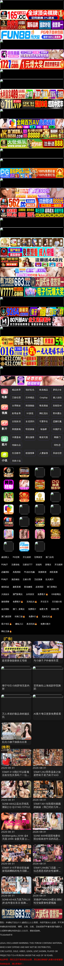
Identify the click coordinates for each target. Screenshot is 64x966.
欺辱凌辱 (16, 413)
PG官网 (16, 557)
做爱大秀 (44, 609)
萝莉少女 (57, 389)
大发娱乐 (5, 594)
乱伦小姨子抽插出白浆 (14, 741)
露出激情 (30, 437)
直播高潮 (42, 572)
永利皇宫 (30, 594)
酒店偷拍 (15, 579)
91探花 (30, 413)
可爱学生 (43, 421)
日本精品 (30, 397)
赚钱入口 (19, 623)
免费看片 (32, 609)
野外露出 (57, 413)
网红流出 (43, 413)
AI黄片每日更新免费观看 (47, 713)
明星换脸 (30, 429)
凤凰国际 (17, 572)
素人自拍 (57, 397)
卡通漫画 (16, 437)
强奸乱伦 (30, 389)
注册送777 (27, 564)
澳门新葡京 (52, 586)
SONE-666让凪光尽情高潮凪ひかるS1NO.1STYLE (16, 805)
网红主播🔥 (6, 631)
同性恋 (57, 444)
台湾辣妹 (16, 405)
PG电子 (4, 564)
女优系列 (30, 421)
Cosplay (44, 397)
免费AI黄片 (46, 623)
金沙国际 (5, 609)
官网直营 (38, 557)
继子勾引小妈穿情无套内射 (16, 687)
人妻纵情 (43, 453)
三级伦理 (16, 397)
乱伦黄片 (50, 579)
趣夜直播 (17, 586)
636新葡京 (56, 594)
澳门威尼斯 (6, 616)
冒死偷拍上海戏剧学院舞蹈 (47, 687)
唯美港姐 (43, 405)
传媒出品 (16, 444)
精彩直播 (54, 572)
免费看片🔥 (43, 594)
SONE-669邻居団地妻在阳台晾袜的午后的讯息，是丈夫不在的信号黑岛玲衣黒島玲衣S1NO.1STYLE (47, 840)
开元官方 (45, 601)
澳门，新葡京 (19, 609)
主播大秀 (27, 579)
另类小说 (16, 460)
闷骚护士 (57, 429)
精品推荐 (16, 389)
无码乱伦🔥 (32, 601)
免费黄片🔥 (18, 601)
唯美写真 (43, 437)
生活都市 (16, 453)
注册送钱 (15, 564)
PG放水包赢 (29, 572)
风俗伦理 (57, 453)
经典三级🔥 (20, 616)
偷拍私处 (5, 586)
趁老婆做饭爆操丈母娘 (14, 660)
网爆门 (57, 437)
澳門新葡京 (18, 594)
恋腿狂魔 (57, 421)
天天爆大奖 (57, 601)
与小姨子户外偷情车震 (46, 660)
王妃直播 (38, 579)
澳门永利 (50, 557)
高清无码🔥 (32, 623)
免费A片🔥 (34, 616)
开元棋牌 (27, 557)
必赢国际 (5, 572)
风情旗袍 (16, 429)
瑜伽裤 (43, 429)
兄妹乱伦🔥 (47, 616)
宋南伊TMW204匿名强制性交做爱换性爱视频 (48, 901)
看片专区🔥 (6, 623)
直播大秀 (55, 609)
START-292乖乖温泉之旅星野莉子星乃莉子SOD (47, 773)
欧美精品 (43, 389)
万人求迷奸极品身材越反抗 (16, 715)
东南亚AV (57, 405)
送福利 (39, 564)
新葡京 (48, 564)
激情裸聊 (5, 601)
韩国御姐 (30, 405)
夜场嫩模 (28, 586)
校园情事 (30, 453)
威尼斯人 (5, 557)
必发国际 (40, 586)
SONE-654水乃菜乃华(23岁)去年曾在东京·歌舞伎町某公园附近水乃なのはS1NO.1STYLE (16, 904)
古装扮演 (16, 421)
